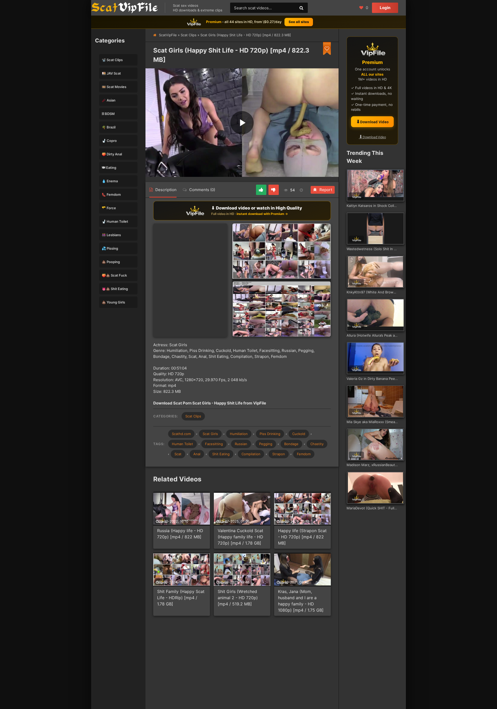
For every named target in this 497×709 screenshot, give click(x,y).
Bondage (291, 444)
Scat (177, 454)
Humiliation (239, 434)
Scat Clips (188, 35)
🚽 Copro (109, 141)
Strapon (278, 454)
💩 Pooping (111, 262)
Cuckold (298, 434)
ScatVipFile (168, 35)
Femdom (304, 454)
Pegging (265, 444)
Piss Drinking (270, 434)
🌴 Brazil (108, 127)
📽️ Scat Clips (112, 60)
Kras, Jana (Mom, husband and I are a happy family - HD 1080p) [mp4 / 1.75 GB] (301, 601)
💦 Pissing (110, 248)
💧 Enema (110, 181)
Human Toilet (182, 444)
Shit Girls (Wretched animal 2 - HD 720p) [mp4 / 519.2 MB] (238, 597)
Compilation (251, 454)
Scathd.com (181, 434)
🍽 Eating (109, 167)
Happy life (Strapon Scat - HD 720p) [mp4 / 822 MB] (302, 537)
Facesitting (214, 444)
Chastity (317, 444)
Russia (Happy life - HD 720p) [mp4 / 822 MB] (180, 533)
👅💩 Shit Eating (115, 289)
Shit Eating (221, 454)
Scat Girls (210, 434)
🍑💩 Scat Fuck (114, 275)
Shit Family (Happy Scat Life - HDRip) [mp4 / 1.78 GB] (180, 597)
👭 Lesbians (111, 235)
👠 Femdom (111, 194)
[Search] (301, 8)
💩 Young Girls (113, 302)
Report (325, 189)
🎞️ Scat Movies (114, 87)
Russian (241, 444)
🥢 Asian (108, 100)
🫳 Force (109, 208)
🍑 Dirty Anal (112, 154)
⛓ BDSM (108, 114)
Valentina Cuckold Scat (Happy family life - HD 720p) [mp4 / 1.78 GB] (240, 537)
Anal (196, 454)
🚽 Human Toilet (115, 221)
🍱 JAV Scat (111, 73)
